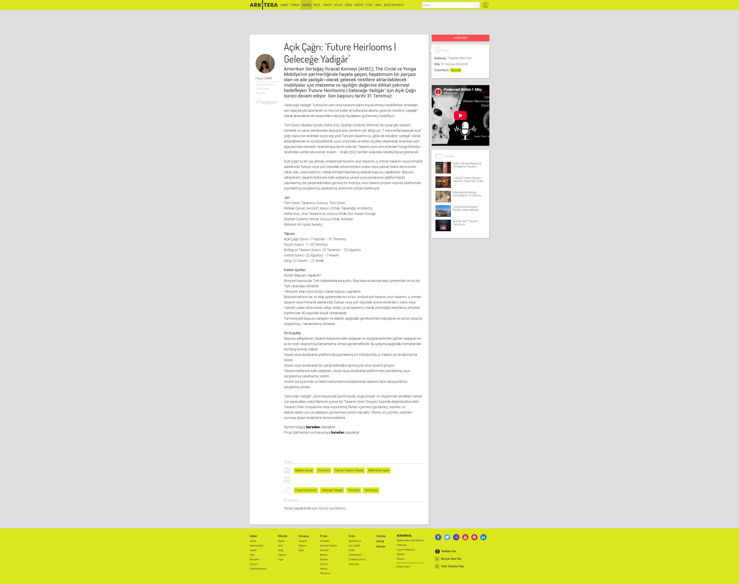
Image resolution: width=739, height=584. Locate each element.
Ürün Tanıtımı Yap (452, 566)
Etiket (369, 5)
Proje (317, 5)
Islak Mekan (355, 555)
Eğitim (281, 541)
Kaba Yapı (354, 564)
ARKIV (378, 5)
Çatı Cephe (354, 545)
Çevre (253, 541)
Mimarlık (254, 559)
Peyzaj (323, 568)
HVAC (352, 550)
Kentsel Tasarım (328, 545)
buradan (337, 432)
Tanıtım (327, 5)
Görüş (348, 5)
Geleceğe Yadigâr (332, 490)
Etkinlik (295, 5)
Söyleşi (338, 5)
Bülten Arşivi (403, 566)
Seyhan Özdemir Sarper (349, 470)
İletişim (401, 559)
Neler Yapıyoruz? (394, 5)
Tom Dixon (371, 490)
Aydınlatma (355, 541)
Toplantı (282, 555)
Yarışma (306, 5)
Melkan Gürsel (304, 470)
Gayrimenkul (256, 545)
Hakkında (402, 545)
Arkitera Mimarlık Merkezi (410, 540)
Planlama (325, 573)
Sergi (280, 550)
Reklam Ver (449, 551)
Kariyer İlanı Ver (451, 558)
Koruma (324, 550)
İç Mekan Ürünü (357, 559)
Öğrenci (302, 545)
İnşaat (253, 550)
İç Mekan (325, 541)
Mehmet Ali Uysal (378, 470)
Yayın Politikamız (406, 549)
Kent (252, 555)
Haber (284, 5)
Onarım (324, 564)
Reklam (401, 554)
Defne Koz (324, 470)
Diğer (280, 559)
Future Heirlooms (306, 490)
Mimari (323, 555)
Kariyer (358, 5)
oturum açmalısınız (332, 508)
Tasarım (254, 564)
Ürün (352, 536)
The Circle (353, 490)
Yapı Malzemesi (258, 568)
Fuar (280, 545)
